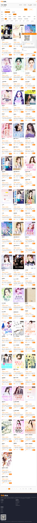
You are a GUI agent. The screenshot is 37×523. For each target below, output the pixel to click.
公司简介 (2, 501)
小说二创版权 (4, 6)
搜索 (25, 9)
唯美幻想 (29, 16)
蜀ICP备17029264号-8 (8, 521)
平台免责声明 (17, 501)
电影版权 (14, 18)
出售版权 (30, 9)
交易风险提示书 (18, 505)
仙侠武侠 (14, 16)
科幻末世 (10, 16)
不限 (5, 14)
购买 (10, 54)
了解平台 (2, 502)
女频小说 (14, 14)
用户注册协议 (17, 502)
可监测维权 (10, 25)
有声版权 (10, 18)
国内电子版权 (20, 18)
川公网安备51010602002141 (14, 521)
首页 (1, 6)
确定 (30, 488)
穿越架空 (24, 16)
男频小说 (10, 14)
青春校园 (19, 16)
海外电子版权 (26, 18)
